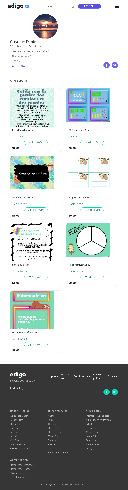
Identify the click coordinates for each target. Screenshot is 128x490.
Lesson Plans (16, 419)
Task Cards (15, 436)
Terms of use (65, 376)
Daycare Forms (17, 473)
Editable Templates (20, 448)
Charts (51, 415)
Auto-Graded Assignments (99, 419)
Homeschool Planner (20, 469)
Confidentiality (83, 376)
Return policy (97, 376)
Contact (112, 376)
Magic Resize (54, 436)
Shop (50, 6)
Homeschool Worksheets (23, 465)
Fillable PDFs (92, 424)
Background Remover (59, 452)
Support (53, 376)
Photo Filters (54, 432)
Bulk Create (54, 444)
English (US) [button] (16, 388)
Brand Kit (52, 440)
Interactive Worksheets (97, 415)
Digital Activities (93, 436)
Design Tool (92, 448)
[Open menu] (117, 6)
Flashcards (15, 424)
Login (72, 6)
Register (89, 6)
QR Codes (53, 424)
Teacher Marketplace (96, 440)
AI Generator (92, 428)
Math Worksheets (19, 444)
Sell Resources (93, 444)
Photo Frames (55, 428)
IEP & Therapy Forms (20, 477)
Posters (14, 428)
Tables (51, 419)
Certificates (15, 440)
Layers (51, 448)
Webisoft (83, 484)
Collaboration (93, 432)
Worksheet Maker (19, 415)
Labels (13, 432)
